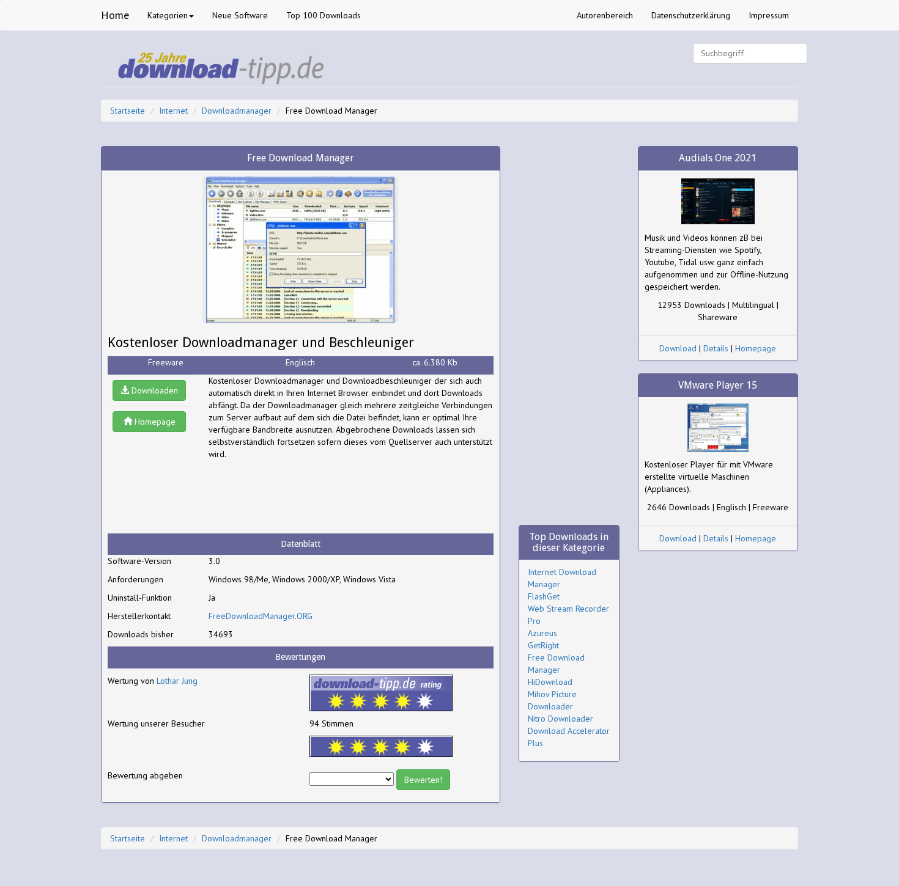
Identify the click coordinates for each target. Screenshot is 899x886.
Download (678, 348)
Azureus (542, 633)
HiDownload (550, 681)
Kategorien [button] (167, 15)
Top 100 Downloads (323, 15)
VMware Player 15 (717, 385)
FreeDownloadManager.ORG (261, 615)
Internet (173, 110)
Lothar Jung (177, 680)
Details (715, 348)
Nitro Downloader (560, 718)
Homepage (154, 421)
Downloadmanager (237, 110)
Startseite (127, 110)
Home (115, 15)
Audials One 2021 (718, 158)
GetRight (543, 645)
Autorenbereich (605, 15)
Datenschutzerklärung (690, 15)
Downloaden (153, 390)
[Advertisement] (306, 496)
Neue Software (240, 15)
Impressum (769, 15)
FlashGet (544, 596)
